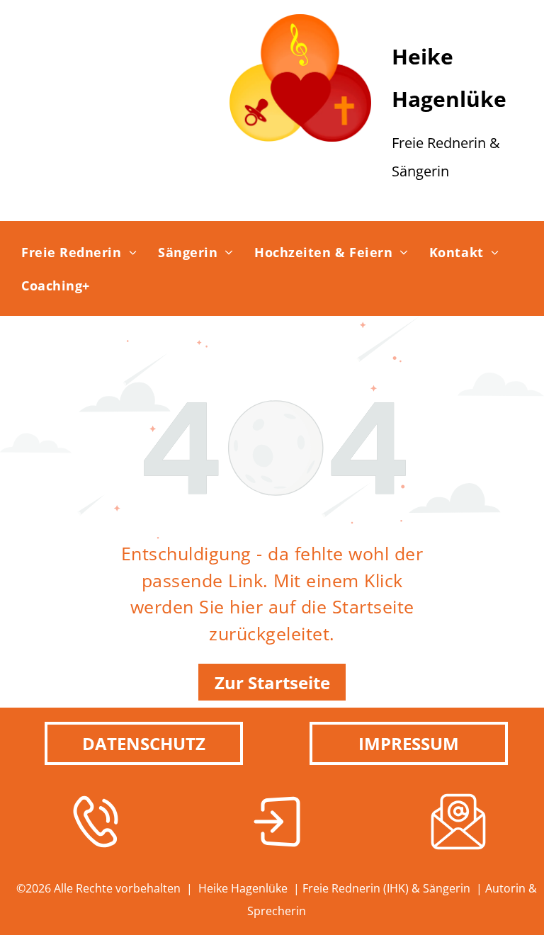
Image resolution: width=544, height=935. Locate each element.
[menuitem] (79, 251)
